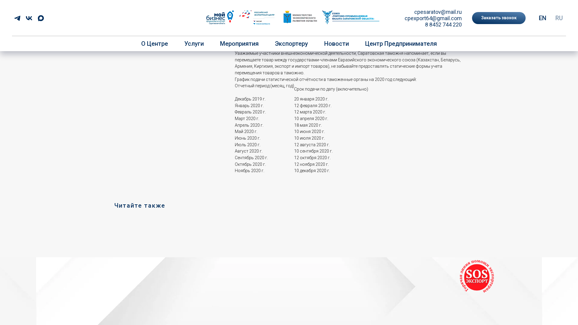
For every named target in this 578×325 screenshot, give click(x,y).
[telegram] (17, 18)
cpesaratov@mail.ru (438, 12)
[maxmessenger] (41, 18)
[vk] (29, 18)
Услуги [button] (194, 43)
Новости (336, 43)
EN (542, 18)
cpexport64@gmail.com (433, 18)
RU (559, 18)
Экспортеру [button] (291, 43)
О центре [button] (154, 43)
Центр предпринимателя (401, 43)
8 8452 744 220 (443, 24)
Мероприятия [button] (239, 43)
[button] (499, 18)
